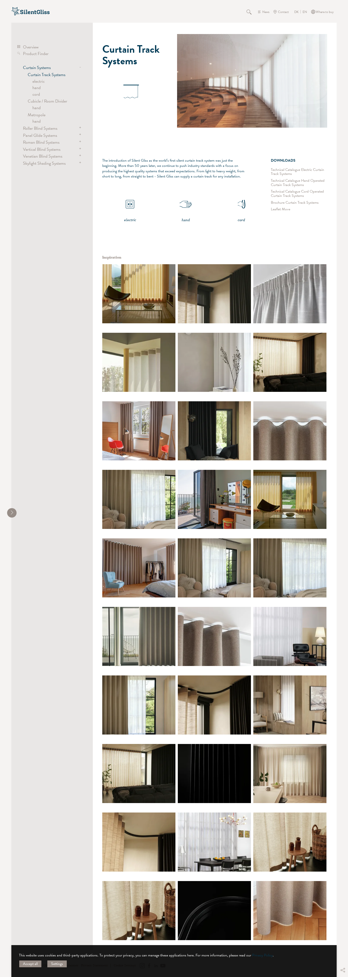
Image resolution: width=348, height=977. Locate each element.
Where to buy (325, 11)
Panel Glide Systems (40, 135)
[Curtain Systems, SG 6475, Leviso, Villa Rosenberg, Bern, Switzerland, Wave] (138, 430)
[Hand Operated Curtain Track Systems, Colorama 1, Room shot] (138, 293)
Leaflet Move (280, 209)
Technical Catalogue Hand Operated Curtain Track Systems (298, 183)
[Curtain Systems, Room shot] (289, 636)
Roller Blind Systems (40, 128)
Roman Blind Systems (41, 142)
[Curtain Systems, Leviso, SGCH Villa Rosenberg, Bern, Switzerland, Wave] (289, 910)
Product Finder (36, 53)
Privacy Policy (262, 955)
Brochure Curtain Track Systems (295, 202)
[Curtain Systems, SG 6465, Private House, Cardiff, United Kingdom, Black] (214, 430)
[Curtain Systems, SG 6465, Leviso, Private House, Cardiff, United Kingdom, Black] (138, 499)
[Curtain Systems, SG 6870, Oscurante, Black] (214, 773)
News (265, 11)
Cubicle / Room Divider (47, 101)
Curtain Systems (37, 67)
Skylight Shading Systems (44, 163)
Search (251, 12)
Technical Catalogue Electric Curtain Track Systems (297, 172)
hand (36, 87)
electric (38, 81)
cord (36, 94)
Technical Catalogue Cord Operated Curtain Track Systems (297, 194)
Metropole (36, 115)
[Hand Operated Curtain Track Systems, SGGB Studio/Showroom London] (289, 773)
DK (296, 12)
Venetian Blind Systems (42, 156)
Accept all (30, 964)
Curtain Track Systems (46, 74)
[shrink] (12, 513)
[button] (342, 942)
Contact (283, 11)
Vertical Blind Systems (41, 149)
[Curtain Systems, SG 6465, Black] (214, 910)
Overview (31, 47)
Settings (57, 964)
